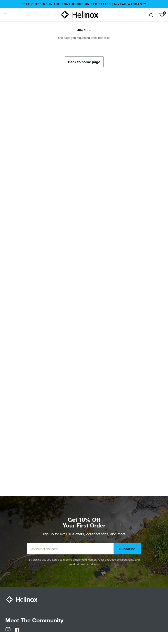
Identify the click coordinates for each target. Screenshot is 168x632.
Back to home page (84, 62)
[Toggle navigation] (7, 14)
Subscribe (127, 549)
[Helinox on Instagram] (8, 629)
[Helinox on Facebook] (17, 629)
